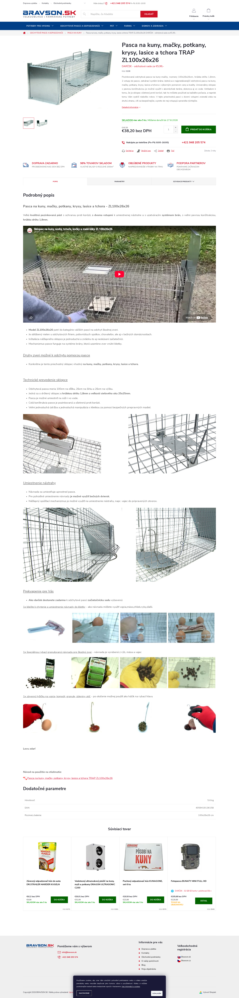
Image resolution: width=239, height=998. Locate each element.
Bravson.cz (186, 960)
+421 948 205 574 (193, 142)
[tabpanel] (47, 874)
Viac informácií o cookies (131, 986)
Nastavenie (84, 993)
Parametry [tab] (119, 181)
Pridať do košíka (200, 129)
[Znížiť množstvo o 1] (175, 131)
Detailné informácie (130, 107)
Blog (143, 965)
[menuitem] (40, 26)
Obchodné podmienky (62, 3)
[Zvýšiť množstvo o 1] (175, 127)
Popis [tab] (55, 181)
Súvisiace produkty (182, 181)
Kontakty (45, 3)
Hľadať (149, 14)
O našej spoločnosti (150, 961)
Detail (203, 901)
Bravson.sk (186, 957)
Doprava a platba (30, 3)
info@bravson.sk (69, 952)
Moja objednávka (148, 969)
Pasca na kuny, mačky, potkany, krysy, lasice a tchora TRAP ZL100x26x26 (70, 778)
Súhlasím (156, 993)
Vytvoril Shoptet (209, 992)
